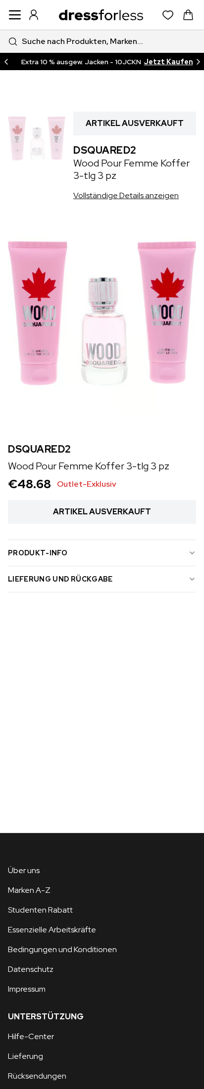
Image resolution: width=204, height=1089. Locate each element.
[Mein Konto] (34, 15)
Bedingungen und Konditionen (62, 949)
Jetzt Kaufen (168, 61)
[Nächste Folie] (198, 61)
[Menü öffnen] (15, 15)
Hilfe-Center (31, 1036)
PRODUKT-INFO (37, 552)
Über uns (24, 870)
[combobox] (102, 41)
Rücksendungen (37, 1076)
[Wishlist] (168, 15)
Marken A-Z (29, 890)
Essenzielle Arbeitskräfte (52, 929)
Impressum (27, 989)
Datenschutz (30, 969)
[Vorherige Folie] (6, 61)
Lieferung (25, 1056)
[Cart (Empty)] (188, 15)
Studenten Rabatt (40, 910)
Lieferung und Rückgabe (60, 579)
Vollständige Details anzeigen (126, 195)
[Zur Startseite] (101, 14)
